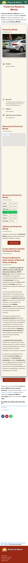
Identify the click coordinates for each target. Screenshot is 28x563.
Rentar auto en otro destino (14, 380)
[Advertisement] (14, 83)
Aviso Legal (4, 555)
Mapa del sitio (4, 560)
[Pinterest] (7, 416)
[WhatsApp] (10, 416)
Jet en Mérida (5, 410)
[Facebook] (3, 416)
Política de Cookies (5, 558)
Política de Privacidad (6, 557)
